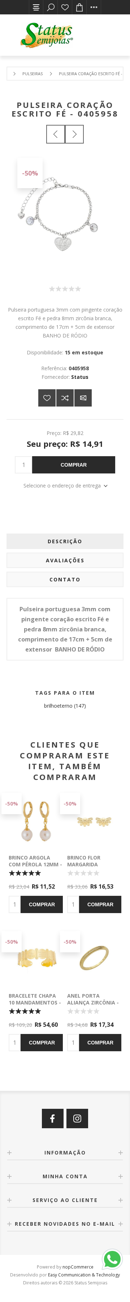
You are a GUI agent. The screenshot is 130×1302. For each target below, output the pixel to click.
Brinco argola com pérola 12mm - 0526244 (35, 864)
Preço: (54, 433)
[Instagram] (77, 1118)
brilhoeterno (58, 705)
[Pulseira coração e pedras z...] (55, 134)
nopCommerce (78, 1267)
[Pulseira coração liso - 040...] (74, 134)
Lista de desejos (65, 7)
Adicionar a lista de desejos (47, 398)
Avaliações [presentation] (65, 560)
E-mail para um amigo (83, 398)
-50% (30, 173)
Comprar (74, 465)
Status (79, 376)
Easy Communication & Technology (84, 1275)
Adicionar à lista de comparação (65, 398)
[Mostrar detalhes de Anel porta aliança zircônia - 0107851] (94, 958)
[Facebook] (53, 1118)
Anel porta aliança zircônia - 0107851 (93, 1002)
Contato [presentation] (65, 579)
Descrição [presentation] (65, 541)
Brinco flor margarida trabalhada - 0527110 (86, 867)
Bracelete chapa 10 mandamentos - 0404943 (35, 1002)
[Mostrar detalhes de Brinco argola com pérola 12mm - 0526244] (36, 820)
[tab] (65, 541)
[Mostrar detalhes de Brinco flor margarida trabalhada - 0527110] (94, 820)
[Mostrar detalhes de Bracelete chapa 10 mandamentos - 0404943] (36, 958)
